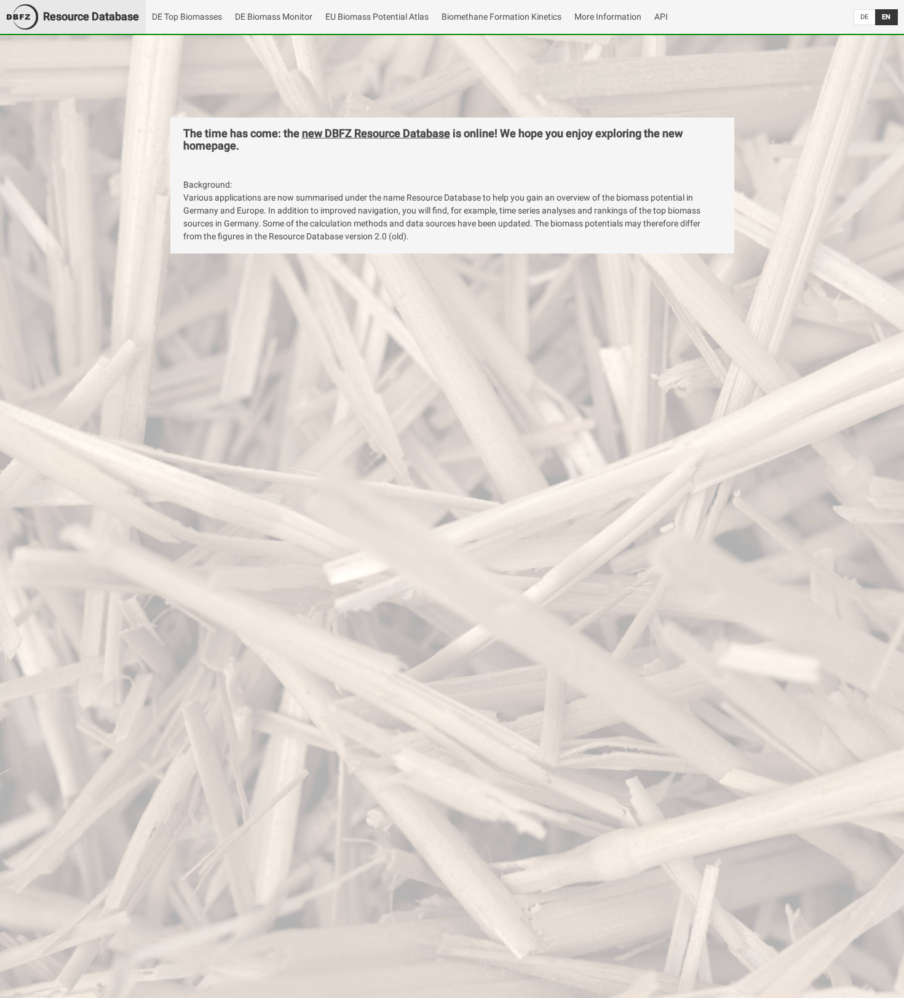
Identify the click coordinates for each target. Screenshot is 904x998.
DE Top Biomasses (187, 17)
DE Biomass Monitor (273, 17)
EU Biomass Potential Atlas (377, 17)
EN (886, 17)
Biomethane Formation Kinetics (501, 17)
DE (864, 17)
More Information (607, 17)
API (661, 17)
